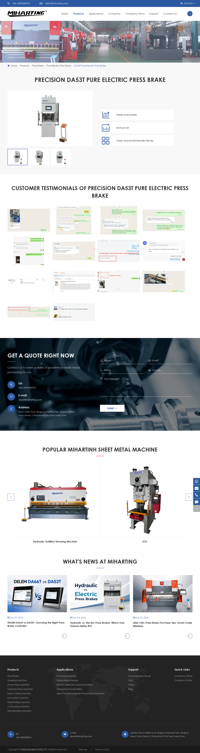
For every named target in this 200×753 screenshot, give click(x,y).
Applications (96, 13)
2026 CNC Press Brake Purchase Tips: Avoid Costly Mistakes (162, 624)
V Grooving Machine (18, 706)
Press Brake (38, 65)
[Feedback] (196, 501)
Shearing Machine (17, 680)
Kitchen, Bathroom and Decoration (75, 684)
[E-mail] (196, 488)
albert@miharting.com (56, 3)
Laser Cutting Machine (19, 693)
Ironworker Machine (17, 697)
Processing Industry (66, 675)
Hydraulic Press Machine (20, 689)
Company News (134, 13)
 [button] (11, 497)
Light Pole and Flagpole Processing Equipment (80, 693)
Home (64, 13)
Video (131, 684)
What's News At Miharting (100, 561)
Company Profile (183, 680)
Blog (130, 689)
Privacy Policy (102, 749)
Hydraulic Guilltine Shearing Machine (55, 541)
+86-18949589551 (21, 3)
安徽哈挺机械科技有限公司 (34, 749)
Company (114, 13)
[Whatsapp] (196, 481)
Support (154, 13)
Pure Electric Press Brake (59, 65)
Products (78, 13)
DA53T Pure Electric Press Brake (90, 65)
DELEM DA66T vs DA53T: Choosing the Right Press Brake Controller (35, 624)
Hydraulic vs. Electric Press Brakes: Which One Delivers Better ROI (97, 624)
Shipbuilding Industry (67, 680)
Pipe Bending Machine (19, 710)
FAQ (130, 680)
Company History (184, 675)
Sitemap (83, 749)
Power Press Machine (18, 684)
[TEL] (196, 495)
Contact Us (170, 13)
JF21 (144, 541)
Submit (112, 408)
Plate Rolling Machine (18, 702)
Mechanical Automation (69, 689)
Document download (139, 675)
